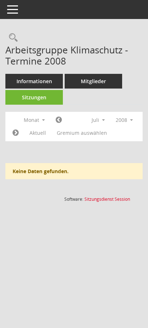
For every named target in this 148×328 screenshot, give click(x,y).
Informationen (34, 81)
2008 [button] (122, 120)
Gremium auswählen (82, 132)
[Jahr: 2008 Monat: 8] (15, 133)
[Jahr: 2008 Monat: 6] (58, 120)
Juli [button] (96, 120)
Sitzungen (34, 97)
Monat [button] (32, 120)
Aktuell (37, 132)
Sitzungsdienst (107, 199)
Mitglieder (93, 81)
